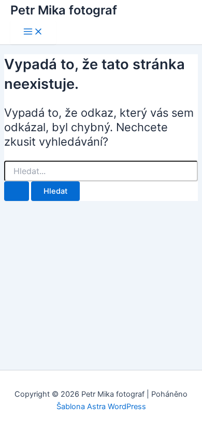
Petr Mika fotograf (63, 10)
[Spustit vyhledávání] (16, 191)
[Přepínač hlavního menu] (33, 32)
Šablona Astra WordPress (101, 406)
